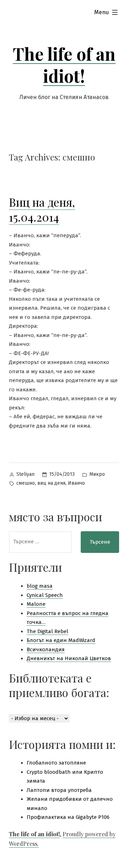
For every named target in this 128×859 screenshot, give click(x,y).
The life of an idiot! (64, 64)
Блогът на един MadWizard (61, 640)
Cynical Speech (45, 595)
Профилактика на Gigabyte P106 (68, 817)
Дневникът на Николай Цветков (69, 658)
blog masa (40, 586)
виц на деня (51, 483)
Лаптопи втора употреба (59, 790)
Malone (36, 604)
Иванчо (76, 483)
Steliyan (25, 474)
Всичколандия (46, 649)
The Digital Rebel (47, 631)
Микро (97, 474)
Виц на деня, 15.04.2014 (42, 209)
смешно (25, 483)
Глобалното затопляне (56, 763)
